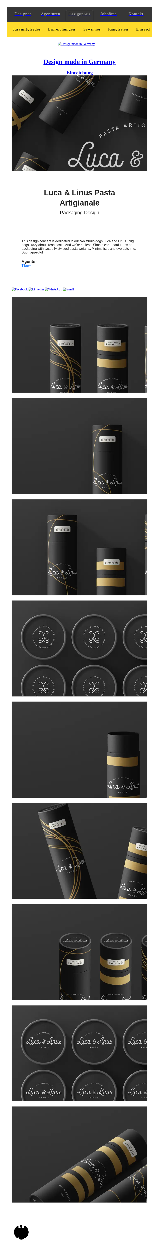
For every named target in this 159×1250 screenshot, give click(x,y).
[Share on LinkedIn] (36, 289)
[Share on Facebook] (20, 289)
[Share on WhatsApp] (53, 289)
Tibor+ (26, 265)
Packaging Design (79, 212)
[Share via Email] (68, 289)
